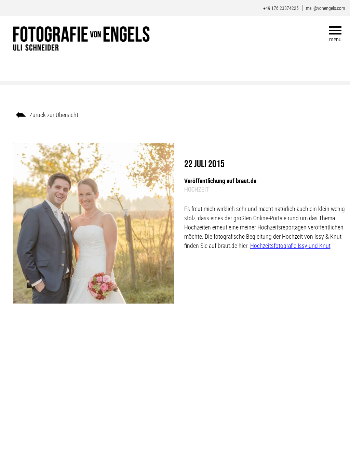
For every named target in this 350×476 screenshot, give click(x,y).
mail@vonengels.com (325, 8)
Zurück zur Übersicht (53, 115)
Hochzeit (196, 189)
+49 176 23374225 (281, 8)
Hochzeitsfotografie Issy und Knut (290, 245)
